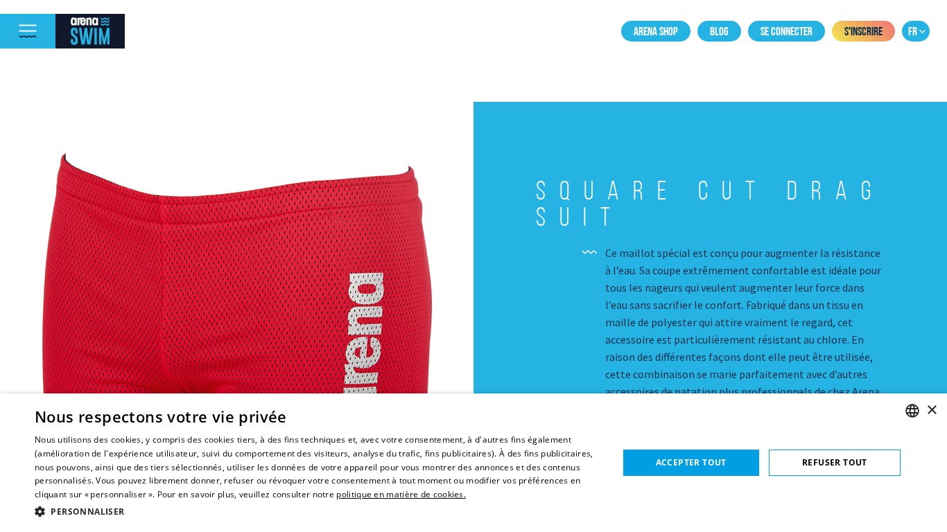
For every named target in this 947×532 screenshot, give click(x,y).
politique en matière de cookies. (401, 494)
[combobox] (912, 411)
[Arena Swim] (90, 31)
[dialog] (473, 462)
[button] (317, 512)
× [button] (931, 410)
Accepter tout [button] (691, 462)
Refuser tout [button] (834, 462)
